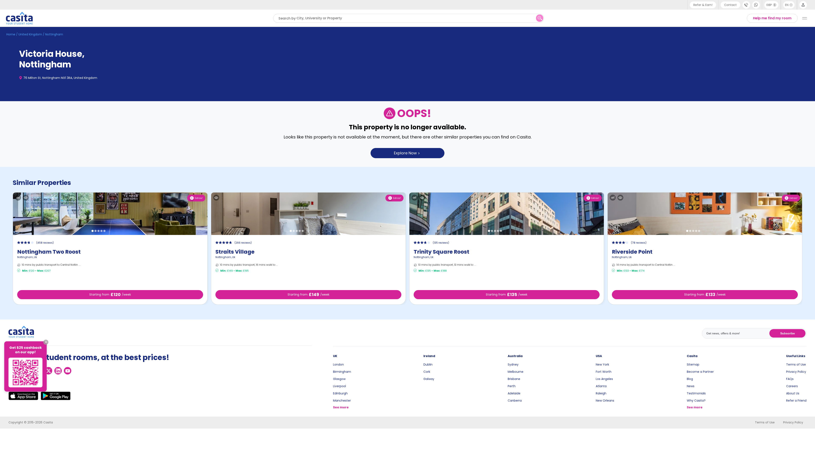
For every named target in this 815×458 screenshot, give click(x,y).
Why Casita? (696, 400)
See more (341, 407)
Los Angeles (604, 379)
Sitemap (693, 364)
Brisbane (514, 379)
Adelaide (514, 393)
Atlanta (601, 386)
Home (10, 34)
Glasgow (339, 379)
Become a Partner (700, 372)
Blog (690, 379)
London (338, 364)
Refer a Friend (796, 400)
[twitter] (48, 370)
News (690, 386)
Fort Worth (603, 372)
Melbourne (515, 372)
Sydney (513, 364)
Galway (428, 379)
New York (602, 364)
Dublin (428, 364)
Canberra (515, 400)
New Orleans (605, 400)
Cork (426, 372)
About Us (792, 393)
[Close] (45, 342)
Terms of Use (796, 364)
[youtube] (67, 370)
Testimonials (696, 393)
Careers (792, 386)
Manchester (342, 400)
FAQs (790, 379)
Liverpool (339, 386)
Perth (512, 386)
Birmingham (342, 372)
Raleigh (601, 393)
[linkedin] (58, 370)
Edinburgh (340, 393)
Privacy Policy (796, 372)
